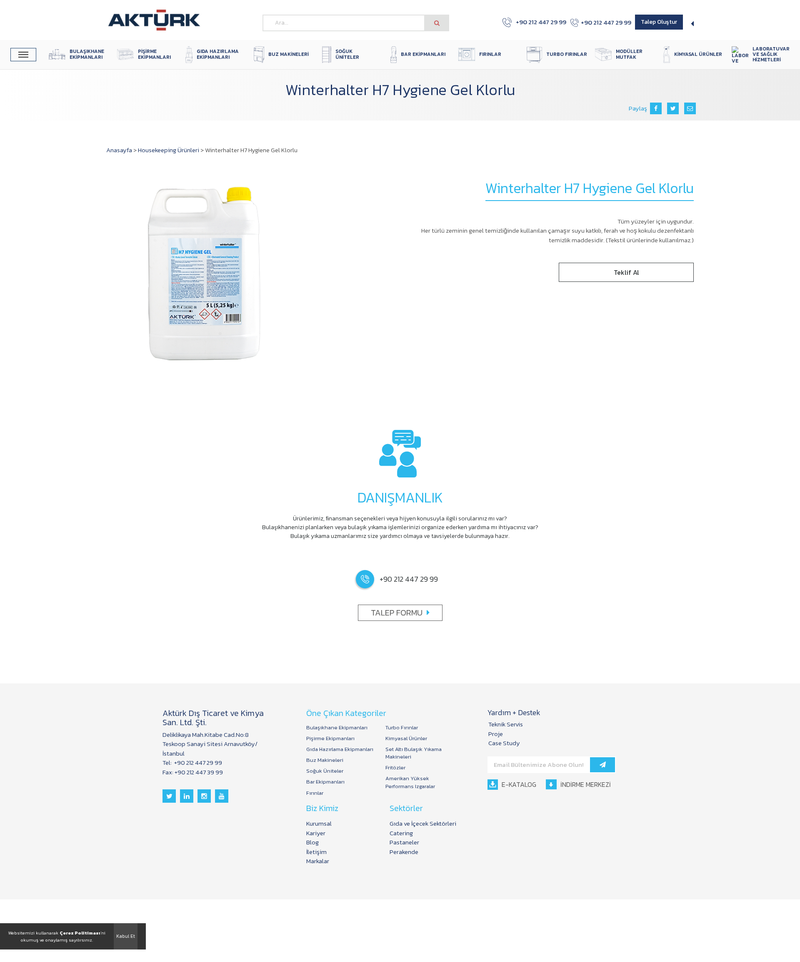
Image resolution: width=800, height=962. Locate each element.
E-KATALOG (518, 784)
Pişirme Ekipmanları (330, 738)
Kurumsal (319, 823)
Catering (401, 833)
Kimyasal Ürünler (406, 738)
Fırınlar (314, 793)
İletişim (316, 852)
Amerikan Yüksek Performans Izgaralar (410, 782)
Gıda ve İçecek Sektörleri (423, 823)
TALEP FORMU (396, 612)
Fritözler (395, 767)
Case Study (504, 743)
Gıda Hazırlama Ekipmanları (339, 749)
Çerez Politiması (80, 932)
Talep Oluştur (659, 22)
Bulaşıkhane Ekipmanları (337, 727)
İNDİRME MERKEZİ (585, 784)
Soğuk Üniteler (324, 771)
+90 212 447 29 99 (536, 22)
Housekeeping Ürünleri (168, 150)
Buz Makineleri (324, 760)
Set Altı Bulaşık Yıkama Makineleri (413, 753)
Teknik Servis (505, 724)
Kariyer (315, 833)
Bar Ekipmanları (325, 782)
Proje (495, 733)
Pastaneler (404, 842)
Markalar (317, 861)
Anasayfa (119, 150)
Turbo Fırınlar (401, 727)
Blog (312, 842)
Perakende (404, 852)
